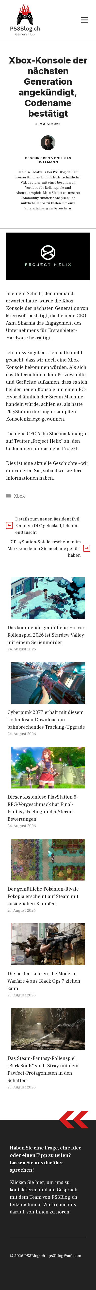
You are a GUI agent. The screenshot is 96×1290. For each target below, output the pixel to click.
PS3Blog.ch (34, 1256)
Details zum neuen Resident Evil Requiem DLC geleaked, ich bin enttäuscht (47, 525)
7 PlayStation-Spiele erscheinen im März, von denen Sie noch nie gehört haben (44, 548)
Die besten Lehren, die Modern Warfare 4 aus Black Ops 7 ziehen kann (43, 981)
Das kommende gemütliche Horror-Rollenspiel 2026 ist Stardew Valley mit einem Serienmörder (46, 635)
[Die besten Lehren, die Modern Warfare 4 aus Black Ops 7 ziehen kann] (48, 961)
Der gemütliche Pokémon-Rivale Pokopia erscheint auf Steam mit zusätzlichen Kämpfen (43, 896)
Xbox (19, 496)
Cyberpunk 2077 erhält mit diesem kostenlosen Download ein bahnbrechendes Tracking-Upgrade (46, 719)
